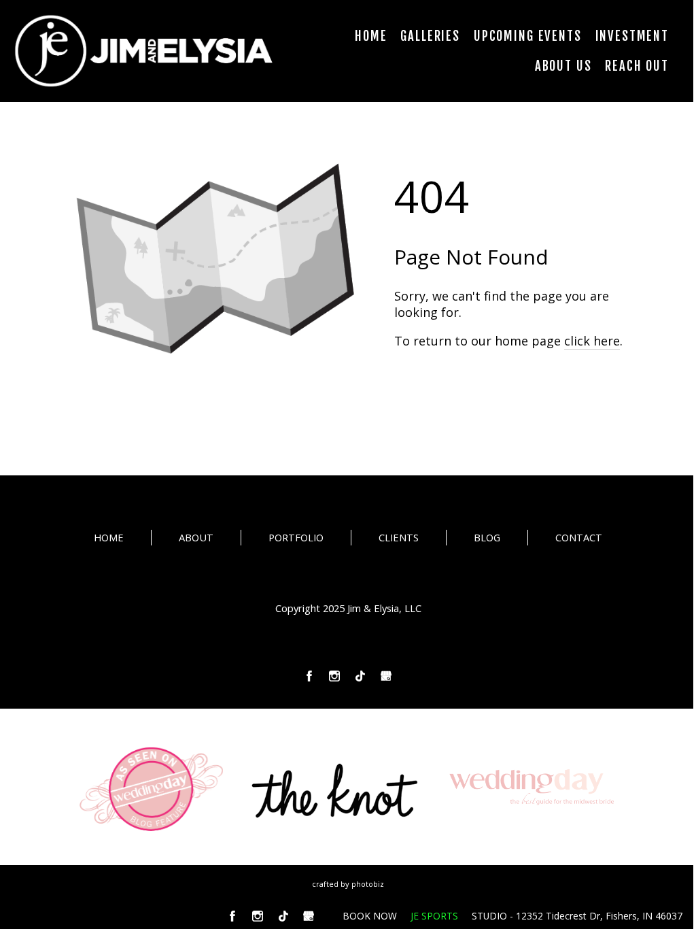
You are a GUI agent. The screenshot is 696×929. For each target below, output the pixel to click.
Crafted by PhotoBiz (348, 884)
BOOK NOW (370, 915)
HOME (109, 537)
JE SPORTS (434, 915)
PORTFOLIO (296, 537)
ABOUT (196, 537)
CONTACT (578, 537)
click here (592, 341)
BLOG (487, 537)
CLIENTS (399, 537)
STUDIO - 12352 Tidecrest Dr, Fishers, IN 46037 (577, 915)
